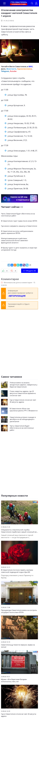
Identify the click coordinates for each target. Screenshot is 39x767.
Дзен (3, 69)
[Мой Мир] (21, 265)
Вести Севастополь (18, 66)
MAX (31, 66)
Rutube (13, 71)
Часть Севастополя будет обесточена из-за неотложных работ (18, 215)
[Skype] (27, 265)
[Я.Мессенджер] (18, 265)
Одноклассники (24, 69)
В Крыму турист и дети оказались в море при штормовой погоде (19, 249)
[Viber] (24, 265)
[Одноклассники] (15, 265)
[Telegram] (9, 265)
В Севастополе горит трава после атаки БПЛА (19, 221)
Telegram (5, 71)
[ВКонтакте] (12, 265)
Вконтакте (11, 69)
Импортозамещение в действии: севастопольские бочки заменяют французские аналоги (14, 240)
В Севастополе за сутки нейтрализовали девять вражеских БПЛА (17, 232)
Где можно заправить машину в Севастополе (19, 226)
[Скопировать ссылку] (30, 265)
